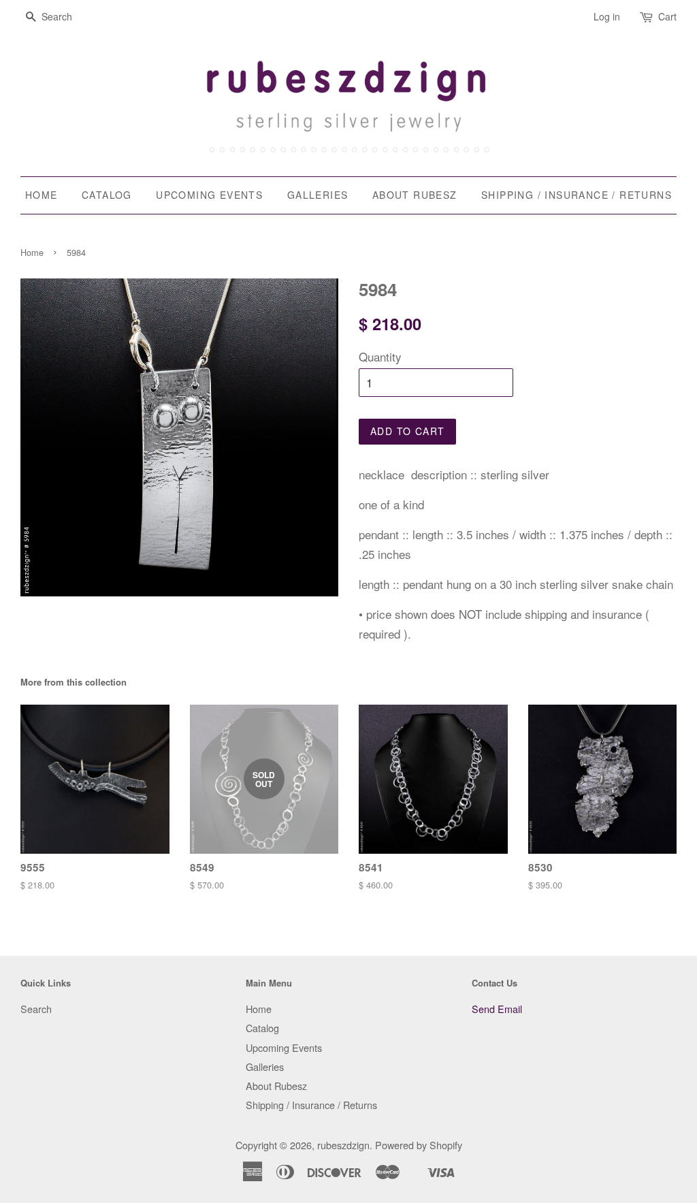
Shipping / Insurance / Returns (576, 195)
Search (36, 1008)
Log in (607, 16)
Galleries (317, 195)
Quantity (380, 356)
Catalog (107, 195)
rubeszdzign (343, 1145)
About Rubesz (414, 195)
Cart (667, 16)
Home (41, 195)
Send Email (497, 1008)
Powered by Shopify (418, 1145)
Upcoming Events (209, 195)
